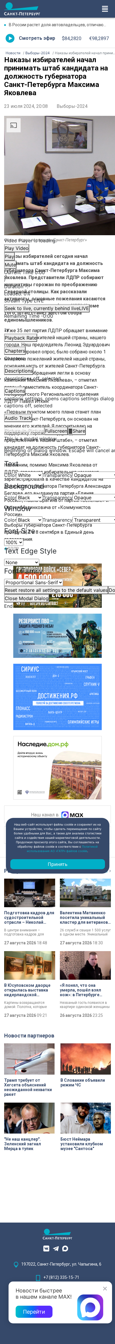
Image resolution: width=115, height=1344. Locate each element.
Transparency (57, 475)
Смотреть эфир (37, 38)
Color (10, 475)
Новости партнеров (29, 1035)
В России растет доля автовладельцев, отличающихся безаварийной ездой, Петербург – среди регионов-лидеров (60, 24)
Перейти (34, 1312)
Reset (56, 590)
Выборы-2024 (72, 106)
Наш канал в (45, 815)
